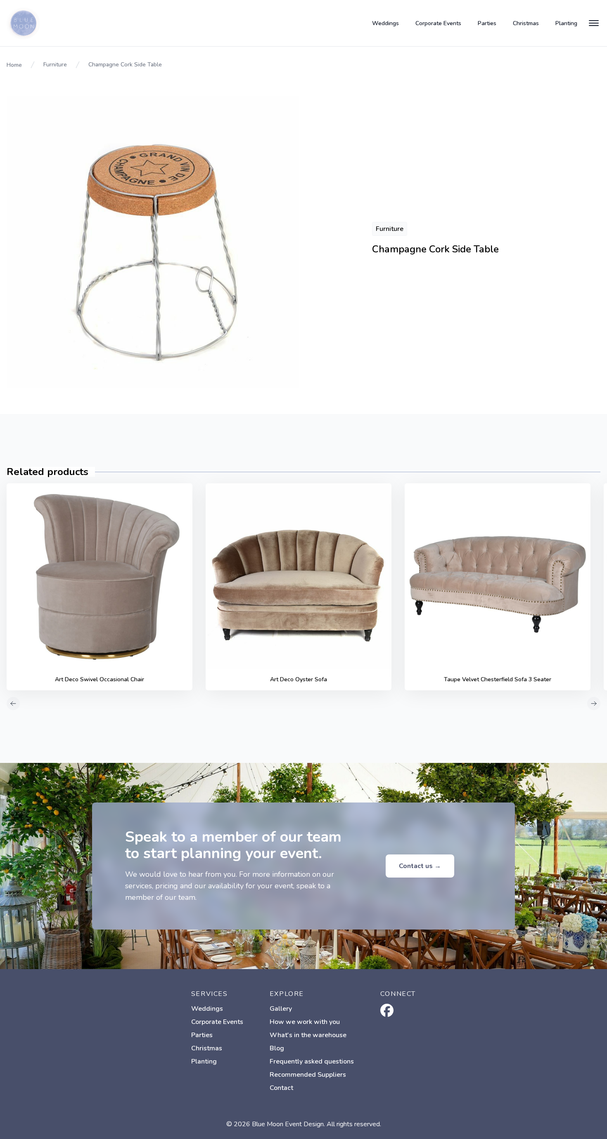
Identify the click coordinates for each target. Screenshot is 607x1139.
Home (14, 65)
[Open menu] (593, 23)
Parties (487, 23)
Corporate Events (438, 23)
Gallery (281, 1008)
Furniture (55, 64)
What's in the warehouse (308, 1035)
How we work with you (305, 1021)
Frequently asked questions (312, 1061)
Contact (281, 1087)
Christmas (526, 23)
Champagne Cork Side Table (125, 64)
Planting (566, 23)
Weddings (385, 23)
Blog (277, 1048)
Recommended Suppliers (308, 1074)
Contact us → (420, 866)
